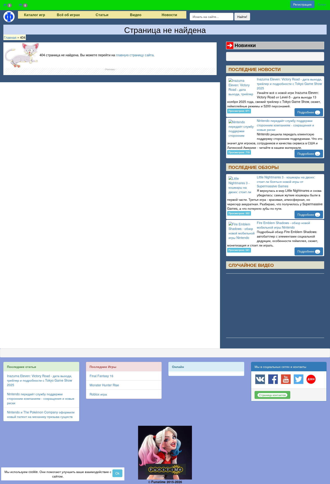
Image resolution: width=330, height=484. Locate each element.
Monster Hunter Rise (104, 385)
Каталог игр (34, 15)
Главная (10, 37)
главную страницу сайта (135, 54)
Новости (169, 15)
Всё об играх (68, 15)
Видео (135, 15)
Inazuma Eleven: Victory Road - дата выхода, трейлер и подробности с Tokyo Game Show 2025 (289, 83)
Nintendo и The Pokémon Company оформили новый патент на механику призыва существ (41, 414)
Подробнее (308, 112)
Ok (117, 473)
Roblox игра (98, 394)
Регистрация (302, 4)
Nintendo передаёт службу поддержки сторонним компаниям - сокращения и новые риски (285, 125)
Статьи (102, 15)
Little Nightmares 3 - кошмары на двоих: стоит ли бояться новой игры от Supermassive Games (286, 181)
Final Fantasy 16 (101, 376)
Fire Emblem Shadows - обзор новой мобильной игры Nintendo (283, 224)
